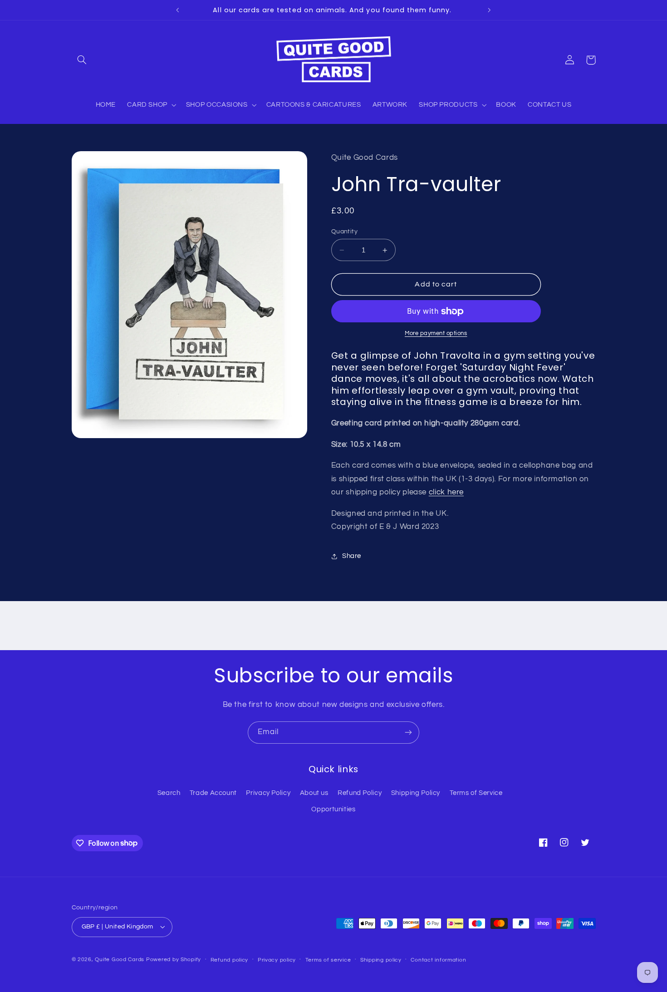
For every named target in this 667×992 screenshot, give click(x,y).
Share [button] (351, 556)
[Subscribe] (408, 732)
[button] (82, 59)
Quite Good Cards (119, 959)
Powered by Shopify (173, 959)
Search (169, 793)
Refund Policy (360, 793)
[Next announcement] (489, 10)
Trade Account (213, 793)
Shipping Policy (415, 793)
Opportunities (333, 809)
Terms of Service (476, 793)
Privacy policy (277, 959)
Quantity (344, 231)
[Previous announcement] (178, 10)
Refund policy (230, 959)
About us (314, 793)
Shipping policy (381, 959)
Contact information (438, 959)
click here (446, 493)
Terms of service (328, 959)
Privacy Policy (268, 793)
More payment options (436, 334)
